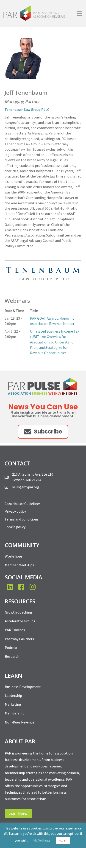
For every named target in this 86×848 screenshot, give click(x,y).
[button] (43, 432)
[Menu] (79, 13)
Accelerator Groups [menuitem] (20, 621)
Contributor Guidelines (23, 503)
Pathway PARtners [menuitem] (19, 638)
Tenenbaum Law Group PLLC (27, 109)
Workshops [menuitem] (13, 556)
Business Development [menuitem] (23, 686)
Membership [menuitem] (15, 713)
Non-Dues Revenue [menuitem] (19, 722)
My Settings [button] (41, 840)
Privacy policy (15, 511)
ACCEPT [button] (63, 840)
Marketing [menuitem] (13, 704)
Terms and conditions (22, 519)
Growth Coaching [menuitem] (18, 612)
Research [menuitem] (12, 656)
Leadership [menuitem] (13, 695)
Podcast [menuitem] (11, 647)
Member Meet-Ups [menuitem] (19, 565)
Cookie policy (15, 526)
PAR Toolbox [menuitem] (15, 629)
